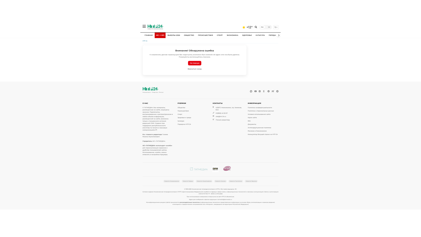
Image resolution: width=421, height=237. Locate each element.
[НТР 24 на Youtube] (255, 91)
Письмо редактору (223, 120)
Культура (260, 35)
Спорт (220, 35)
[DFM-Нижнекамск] (215, 169)
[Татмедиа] (199, 169)
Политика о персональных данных (261, 111)
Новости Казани (188, 181)
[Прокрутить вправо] (278, 35)
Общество (189, 35)
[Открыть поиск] (256, 27)
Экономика (232, 35)
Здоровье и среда (184, 117)
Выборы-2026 (174, 35)
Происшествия (205, 35)
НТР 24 (145, 41)
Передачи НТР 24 (184, 124)
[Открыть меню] (144, 26)
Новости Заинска (251, 181)
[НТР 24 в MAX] (251, 91)
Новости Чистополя (235, 181)
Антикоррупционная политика (259, 127)
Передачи (273, 35)
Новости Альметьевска (204, 181)
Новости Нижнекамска (171, 181)
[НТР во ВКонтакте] (260, 91)
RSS (249, 121)
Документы (252, 124)
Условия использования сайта (259, 114)
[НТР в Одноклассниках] (264, 91)
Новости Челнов (220, 181)
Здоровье (247, 35)
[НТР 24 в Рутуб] (273, 91)
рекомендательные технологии (190, 202)
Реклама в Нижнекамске (257, 131)
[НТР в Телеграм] (269, 91)
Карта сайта (252, 117)
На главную (194, 63)
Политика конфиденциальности (260, 107)
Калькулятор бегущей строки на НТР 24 (263, 134)
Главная (148, 35)
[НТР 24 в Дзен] (277, 91)
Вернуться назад (195, 69)
